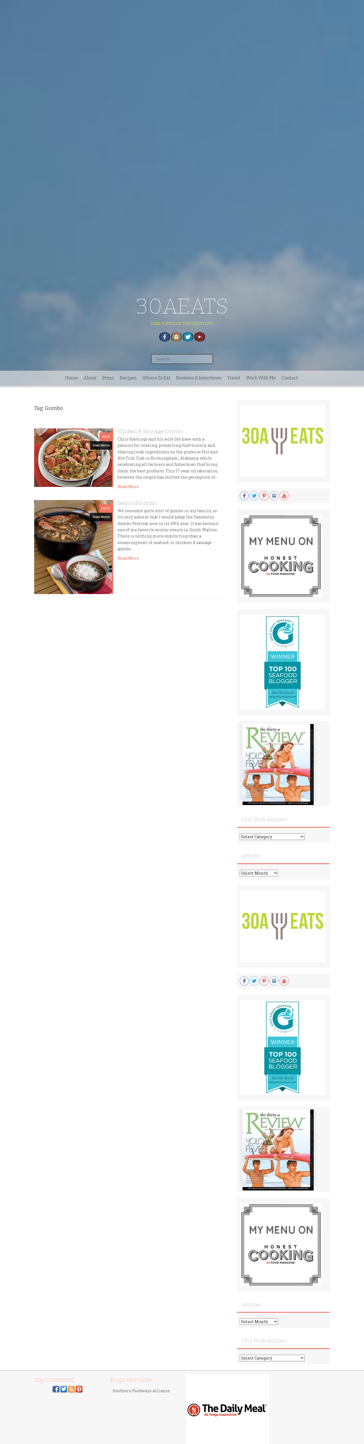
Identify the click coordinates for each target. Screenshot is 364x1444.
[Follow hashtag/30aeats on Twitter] (63, 1388)
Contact (290, 378)
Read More (128, 486)
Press (108, 378)
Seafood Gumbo (137, 503)
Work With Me (261, 378)
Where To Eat (156, 378)
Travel (233, 378)
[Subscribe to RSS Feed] (71, 1388)
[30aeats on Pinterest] (79, 1388)
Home (71, 378)
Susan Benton (101, 445)
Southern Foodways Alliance (141, 1390)
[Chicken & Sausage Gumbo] (73, 457)
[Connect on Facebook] (56, 1388)
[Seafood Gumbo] (73, 546)
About (90, 378)
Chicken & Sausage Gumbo (150, 431)
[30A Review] (278, 764)
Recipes (128, 378)
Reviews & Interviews (199, 378)
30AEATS (182, 306)
